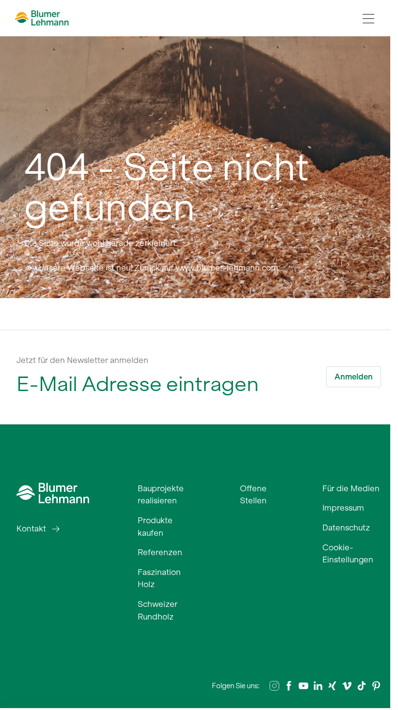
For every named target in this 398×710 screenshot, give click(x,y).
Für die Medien (351, 488)
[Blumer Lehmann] (52, 492)
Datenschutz (346, 527)
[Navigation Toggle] (368, 18)
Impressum (343, 508)
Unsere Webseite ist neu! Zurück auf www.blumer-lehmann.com (158, 267)
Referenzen (160, 552)
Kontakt (31, 528)
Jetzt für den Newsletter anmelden (82, 360)
